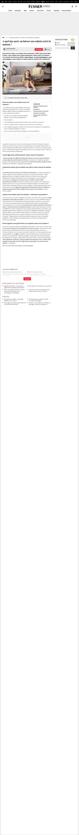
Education (40, 10)
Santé (47, 1)
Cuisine (15, 1)
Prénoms (56, 10)
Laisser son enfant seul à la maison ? (40, 106)
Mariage (38, 1)
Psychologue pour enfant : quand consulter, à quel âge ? (38, 300)
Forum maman (66, 10)
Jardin (28, 1)
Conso (10, 10)
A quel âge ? (36, 109)
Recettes (20, 1)
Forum (76, 1)
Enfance (23, 37)
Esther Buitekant (10, 48)
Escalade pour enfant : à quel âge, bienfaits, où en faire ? (14, 300)
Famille (43, 1)
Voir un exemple (71, 42)
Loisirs (60, 1)
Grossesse (18, 10)
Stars (56, 1)
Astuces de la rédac (60, 44)
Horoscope (66, 1)
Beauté (10, 1)
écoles (49, 10)
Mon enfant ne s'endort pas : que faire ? (40, 286)
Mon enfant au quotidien (33, 37)
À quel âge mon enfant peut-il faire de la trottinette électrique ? (15, 303)
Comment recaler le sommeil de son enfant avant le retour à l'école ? (39, 290)
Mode (5, 1)
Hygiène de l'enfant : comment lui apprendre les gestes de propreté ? (14, 286)
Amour (33, 1)
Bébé (25, 10)
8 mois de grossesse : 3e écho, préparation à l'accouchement (37, 275)
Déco (24, 1)
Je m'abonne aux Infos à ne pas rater (17, 98)
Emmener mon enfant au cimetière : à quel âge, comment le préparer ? (40, 303)
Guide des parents (15, 37)
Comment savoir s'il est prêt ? (41, 111)
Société (52, 1)
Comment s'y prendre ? (39, 113)
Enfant (31, 10)
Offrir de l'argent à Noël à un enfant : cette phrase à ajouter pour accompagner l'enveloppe (14, 291)
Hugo (71, 1)
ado (16, 234)
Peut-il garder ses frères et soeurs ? (40, 115)
